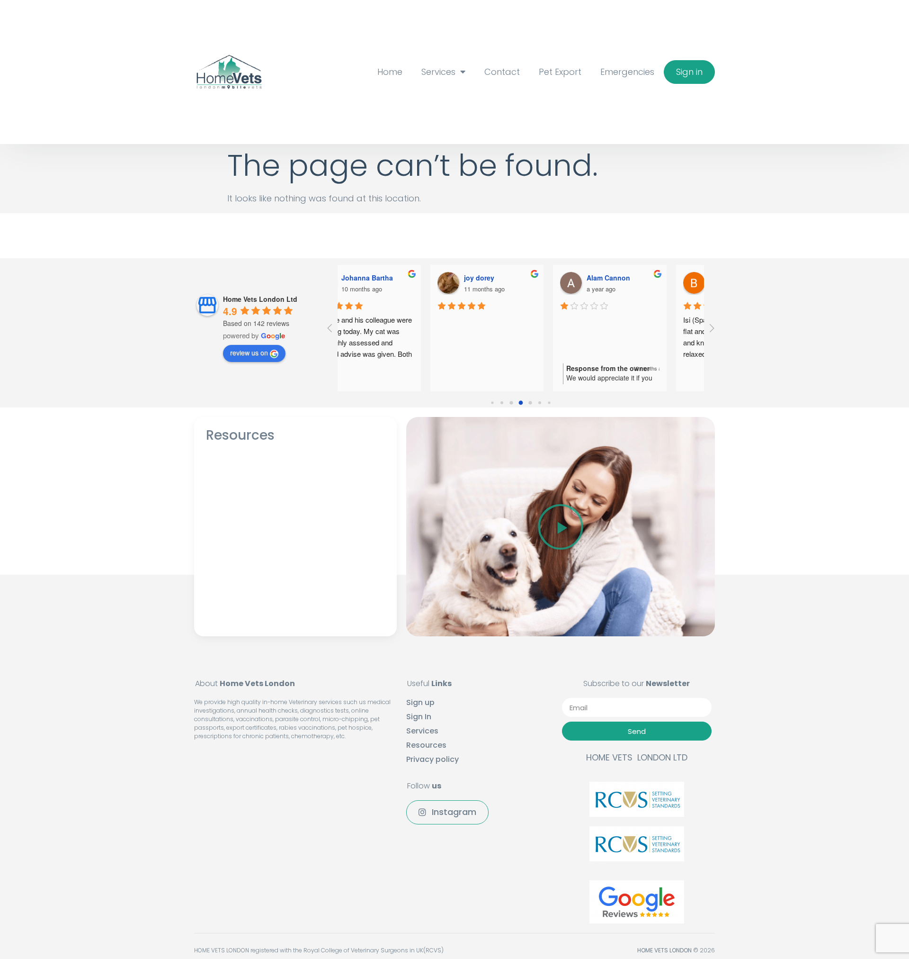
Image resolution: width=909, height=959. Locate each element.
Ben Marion (637, 277)
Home (389, 72)
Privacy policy (432, 759)
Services (438, 72)
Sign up (420, 702)
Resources (426, 745)
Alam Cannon (517, 277)
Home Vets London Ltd (260, 299)
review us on (249, 352)
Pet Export (560, 72)
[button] (689, 72)
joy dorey (388, 277)
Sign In (418, 717)
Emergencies (627, 72)
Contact (502, 72)
